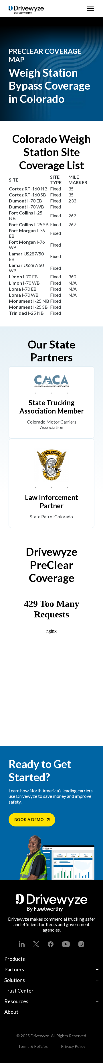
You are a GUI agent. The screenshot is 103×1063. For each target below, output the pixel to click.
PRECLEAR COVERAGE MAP (45, 55)
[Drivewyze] (26, 10)
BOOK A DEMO (29, 819)
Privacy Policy (73, 1046)
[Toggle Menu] (90, 8)
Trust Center (18, 990)
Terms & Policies (33, 1046)
